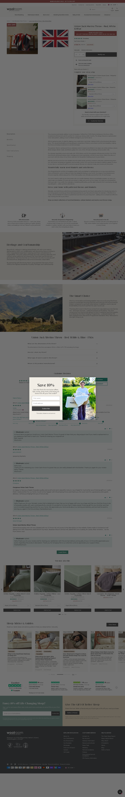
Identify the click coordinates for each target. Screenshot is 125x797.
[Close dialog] (93, 379)
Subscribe (46, 409)
